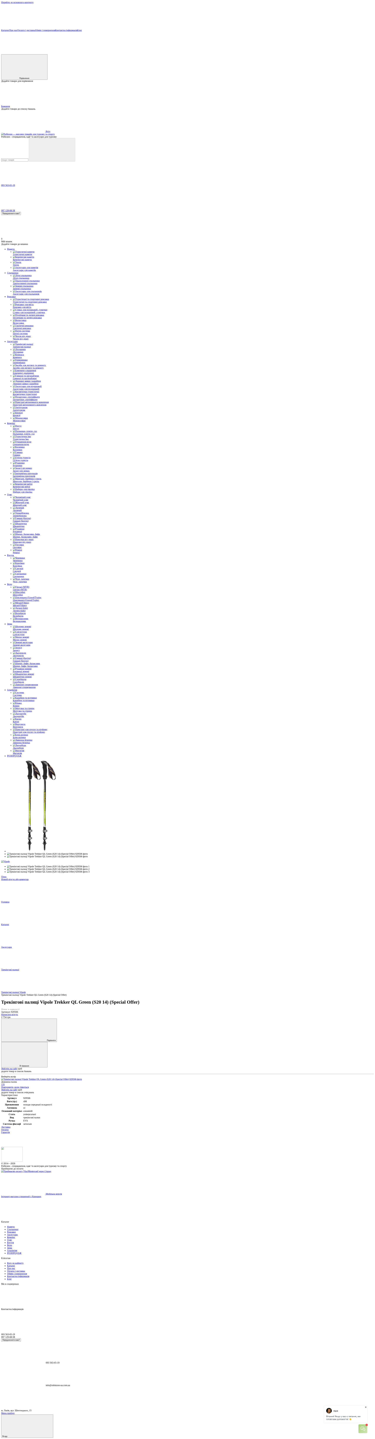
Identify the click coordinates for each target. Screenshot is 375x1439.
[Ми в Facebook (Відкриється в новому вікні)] (23, 53)
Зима (9, 624)
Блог (79, 30)
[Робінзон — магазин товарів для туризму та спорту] (12, 1160)
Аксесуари (12, 341)
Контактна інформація (66, 30)
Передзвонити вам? (11, 213)
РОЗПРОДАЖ (14, 756)
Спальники (12, 273)
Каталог (5, 30)
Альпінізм (12, 690)
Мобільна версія (53, 1194)
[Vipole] (5, 861)
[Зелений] (41, 1079)
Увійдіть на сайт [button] (9, 1068)
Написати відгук (9, 1014)
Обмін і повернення (45, 30)
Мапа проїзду (8, 1413)
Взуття (10, 555)
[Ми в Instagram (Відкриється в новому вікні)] (155, 53)
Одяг (9, 494)
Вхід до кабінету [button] (15, 1263)
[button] (187, 17)
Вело (9, 584)
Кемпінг (11, 423)
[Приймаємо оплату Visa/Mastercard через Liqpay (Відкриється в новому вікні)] (26, 1171)
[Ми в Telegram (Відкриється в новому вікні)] (199, 53)
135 (3, 1084)
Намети (11, 249)
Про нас (13, 30)
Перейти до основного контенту (17, 2)
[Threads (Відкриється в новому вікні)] (243, 53)
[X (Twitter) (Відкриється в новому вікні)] (111, 53)
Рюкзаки (11, 296)
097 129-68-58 (8, 210)
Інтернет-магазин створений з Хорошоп (21, 1196)
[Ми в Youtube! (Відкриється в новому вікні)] (67, 53)
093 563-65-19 (8, 185)
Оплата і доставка (26, 30)
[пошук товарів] (52, 149)
